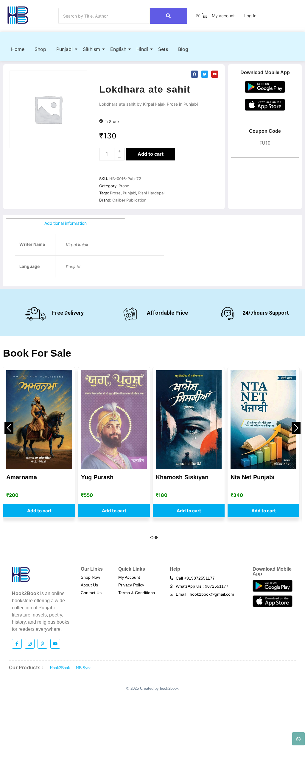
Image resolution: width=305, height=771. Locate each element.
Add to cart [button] (39, 511)
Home (17, 49)
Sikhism (91, 49)
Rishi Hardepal (151, 193)
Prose (124, 185)
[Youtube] (55, 644)
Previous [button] (8, 428)
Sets (163, 49)
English (118, 49)
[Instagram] (30, 644)
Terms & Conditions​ (136, 592)
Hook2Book (60, 668)
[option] (39, 442)
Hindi (142, 49)
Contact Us (91, 592)
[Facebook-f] (17, 644)
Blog (183, 49)
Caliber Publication (129, 200)
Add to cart (151, 154)
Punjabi (64, 49)
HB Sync (83, 668)
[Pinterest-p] (42, 644)
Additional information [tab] (65, 223)
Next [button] (296, 428)
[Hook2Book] (17, 15)
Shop (40, 49)
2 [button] (156, 537)
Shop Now (90, 577)
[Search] (168, 16)
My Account (129, 577)
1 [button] (151, 537)
